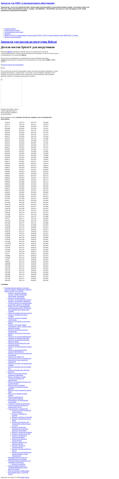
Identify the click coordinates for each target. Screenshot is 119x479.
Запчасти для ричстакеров (12, 37)
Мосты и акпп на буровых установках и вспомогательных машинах (18, 386)
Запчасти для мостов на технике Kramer (19, 439)
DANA (10, 51)
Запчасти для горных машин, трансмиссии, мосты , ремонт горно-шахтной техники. (19, 326)
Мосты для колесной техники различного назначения (17, 374)
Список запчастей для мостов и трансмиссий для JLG (18, 406)
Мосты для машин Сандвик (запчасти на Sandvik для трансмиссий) (17, 378)
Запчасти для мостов (18, 464)
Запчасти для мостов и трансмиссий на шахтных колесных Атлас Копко (20, 428)
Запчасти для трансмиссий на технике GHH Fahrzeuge (17, 350)
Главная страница (10, 28)
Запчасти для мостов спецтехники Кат (18, 446)
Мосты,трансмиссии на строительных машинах (15, 397)
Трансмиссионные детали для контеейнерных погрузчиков (17, 458)
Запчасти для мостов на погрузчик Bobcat (29, 41)
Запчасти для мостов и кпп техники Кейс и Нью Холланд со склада (21, 423)
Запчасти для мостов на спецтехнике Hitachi (19, 436)
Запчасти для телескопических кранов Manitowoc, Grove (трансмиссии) (21, 454)
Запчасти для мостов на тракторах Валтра (19, 443)
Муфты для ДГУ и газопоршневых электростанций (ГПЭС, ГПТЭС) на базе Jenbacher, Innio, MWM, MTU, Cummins (41, 35)
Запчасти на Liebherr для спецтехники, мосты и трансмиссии (19, 357)
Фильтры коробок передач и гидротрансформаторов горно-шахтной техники (18, 467)
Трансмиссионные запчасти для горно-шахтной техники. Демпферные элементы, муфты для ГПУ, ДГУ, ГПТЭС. (18, 289)
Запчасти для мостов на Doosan (22, 432)
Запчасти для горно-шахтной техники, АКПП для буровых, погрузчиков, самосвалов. (17, 294)
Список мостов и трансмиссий (18, 409)
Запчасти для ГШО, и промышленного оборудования (27, 3)
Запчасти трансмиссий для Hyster (18, 370)
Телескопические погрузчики (13, 32)
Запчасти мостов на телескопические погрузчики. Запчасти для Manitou (20, 304)
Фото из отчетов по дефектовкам (18, 471)
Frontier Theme (24, 477)
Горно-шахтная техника (12, 30)
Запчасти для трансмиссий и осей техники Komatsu (19, 344)
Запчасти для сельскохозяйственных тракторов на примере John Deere (19, 337)
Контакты (7, 33)
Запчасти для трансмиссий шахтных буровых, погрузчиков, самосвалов (19, 300)
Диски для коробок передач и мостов (20, 313)
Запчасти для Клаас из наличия (22, 417)
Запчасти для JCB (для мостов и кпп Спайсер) (21, 411)
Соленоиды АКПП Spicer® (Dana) (19, 404)
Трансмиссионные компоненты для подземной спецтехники (19, 461)
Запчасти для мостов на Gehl (21, 434)
